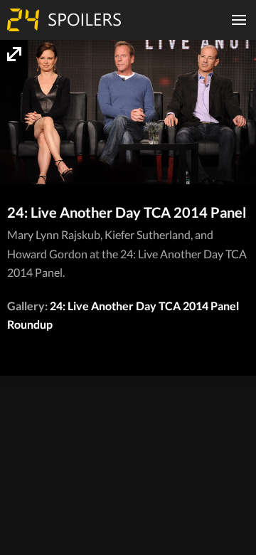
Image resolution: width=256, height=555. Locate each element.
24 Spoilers (64, 20)
